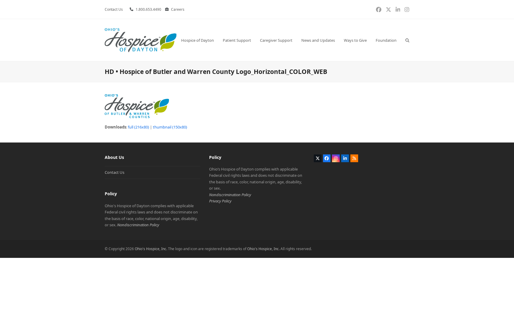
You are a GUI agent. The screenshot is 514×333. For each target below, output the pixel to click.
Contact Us (114, 172)
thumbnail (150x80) (170, 127)
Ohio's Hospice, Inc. (151, 248)
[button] (407, 40)
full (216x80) (138, 127)
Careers (177, 9)
